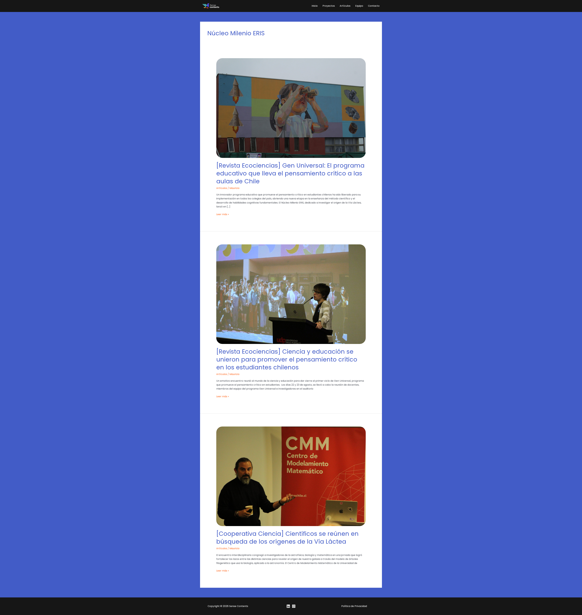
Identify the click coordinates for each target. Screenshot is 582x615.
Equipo (359, 6)
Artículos (345, 6)
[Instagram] (294, 606)
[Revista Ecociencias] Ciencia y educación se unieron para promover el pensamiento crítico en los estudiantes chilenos (286, 359)
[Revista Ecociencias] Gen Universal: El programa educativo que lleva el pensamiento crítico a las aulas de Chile (290, 173)
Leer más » (222, 214)
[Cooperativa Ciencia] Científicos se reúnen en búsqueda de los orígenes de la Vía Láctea (287, 537)
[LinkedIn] (288, 606)
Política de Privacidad (354, 606)
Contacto (374, 6)
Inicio (315, 6)
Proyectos (329, 6)
